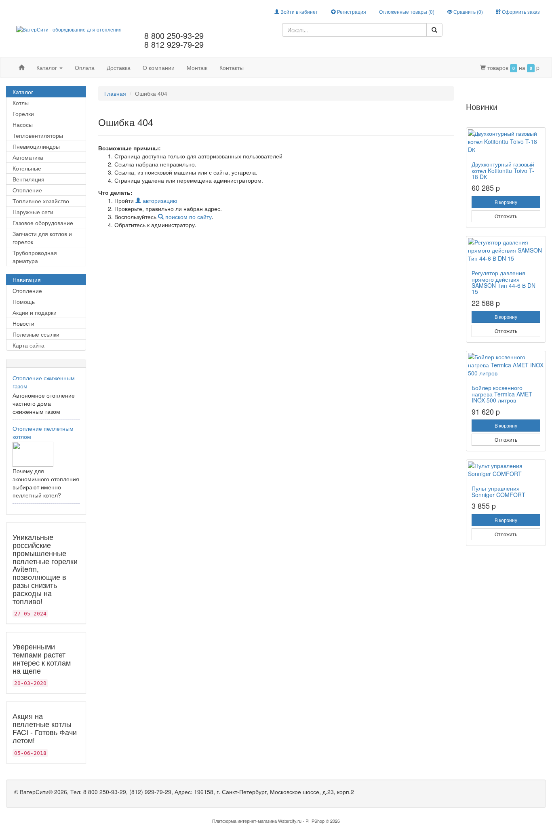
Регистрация (351, 11)
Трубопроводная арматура (35, 257)
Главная (115, 93)
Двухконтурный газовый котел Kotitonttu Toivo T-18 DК (503, 170)
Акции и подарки (35, 312)
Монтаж (197, 67)
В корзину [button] (506, 201)
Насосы (23, 124)
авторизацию (159, 200)
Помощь (24, 301)
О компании (159, 67)
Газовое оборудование (43, 223)
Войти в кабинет (298, 11)
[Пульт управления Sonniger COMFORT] (506, 469)
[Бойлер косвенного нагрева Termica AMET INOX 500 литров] (506, 365)
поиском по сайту (188, 217)
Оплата (85, 67)
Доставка (119, 67)
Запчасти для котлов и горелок (42, 238)
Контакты (231, 67)
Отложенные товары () (406, 11)
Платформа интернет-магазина (244, 821)
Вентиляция (28, 179)
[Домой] (21, 67)
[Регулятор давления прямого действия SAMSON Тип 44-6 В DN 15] (506, 250)
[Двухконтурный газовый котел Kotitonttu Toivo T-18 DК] (506, 141)
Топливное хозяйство (41, 201)
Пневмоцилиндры (36, 146)
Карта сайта (28, 345)
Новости (23, 323)
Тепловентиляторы (38, 135)
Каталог (47, 67)
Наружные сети (33, 212)
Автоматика (28, 157)
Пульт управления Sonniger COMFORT (498, 491)
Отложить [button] (506, 216)
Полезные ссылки (36, 334)
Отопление (27, 190)
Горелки (23, 114)
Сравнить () (467, 11)
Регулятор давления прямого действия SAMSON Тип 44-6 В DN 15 (503, 282)
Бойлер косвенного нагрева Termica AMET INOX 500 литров (502, 394)
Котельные (27, 168)
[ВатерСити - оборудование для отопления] (69, 28)
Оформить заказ (520, 11)
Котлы (21, 103)
